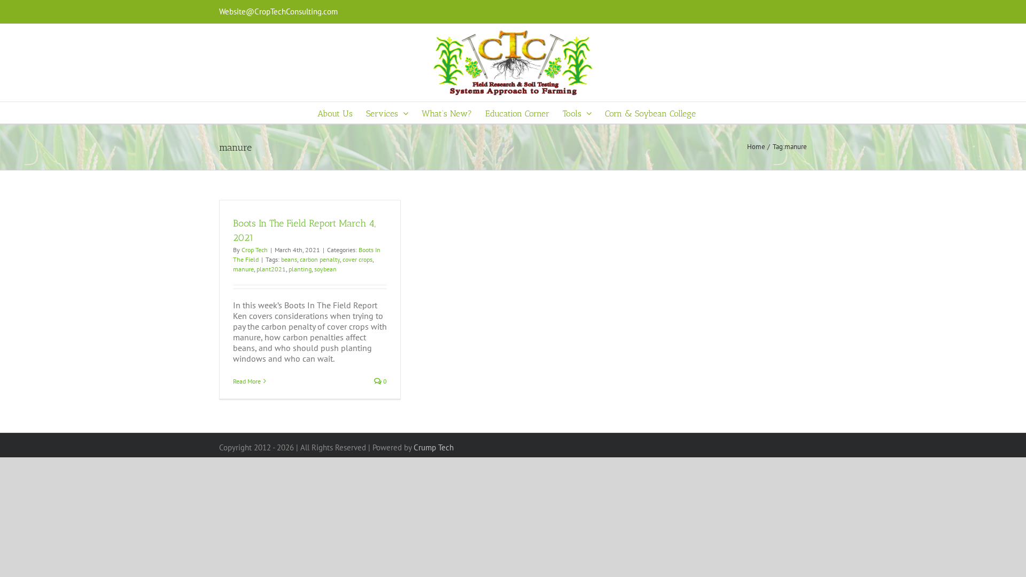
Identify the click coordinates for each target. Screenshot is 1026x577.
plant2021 (271, 269)
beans (289, 259)
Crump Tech (434, 447)
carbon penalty (320, 259)
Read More (247, 381)
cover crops (357, 259)
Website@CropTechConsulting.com (278, 11)
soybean (325, 269)
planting (300, 269)
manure (243, 269)
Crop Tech (255, 250)
